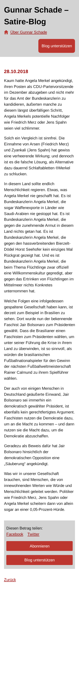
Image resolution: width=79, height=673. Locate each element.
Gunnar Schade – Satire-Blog (36, 15)
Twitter (33, 534)
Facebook (14, 534)
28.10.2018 (16, 71)
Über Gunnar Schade (28, 32)
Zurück (10, 579)
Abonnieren (39, 546)
